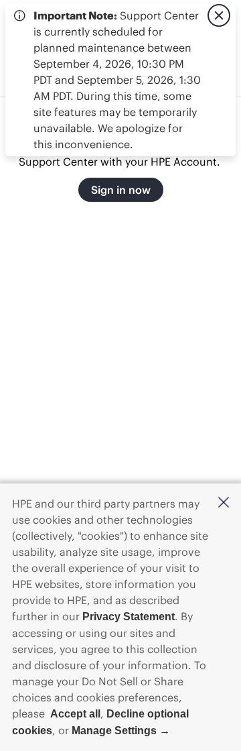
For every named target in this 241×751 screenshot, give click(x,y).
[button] (223, 503)
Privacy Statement (128, 616)
